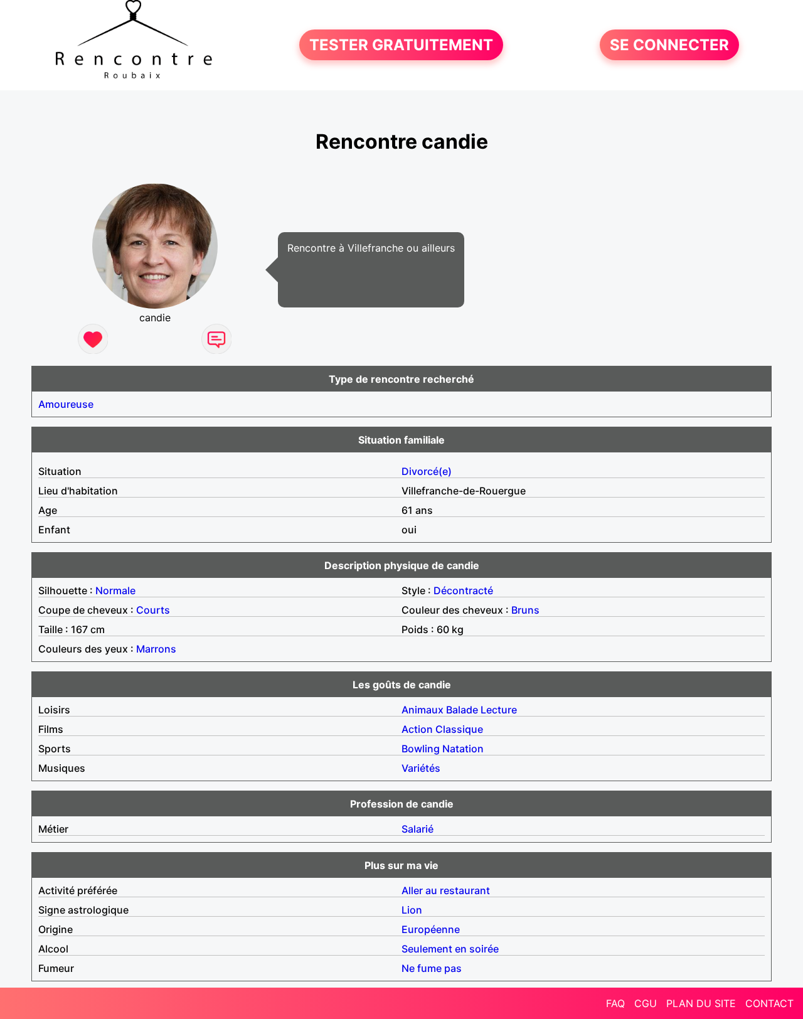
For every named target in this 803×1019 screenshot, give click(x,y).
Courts (153, 610)
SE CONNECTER (669, 45)
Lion (412, 910)
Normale (115, 590)
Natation (463, 748)
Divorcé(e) (427, 471)
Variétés (421, 768)
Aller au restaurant (446, 890)
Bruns (525, 610)
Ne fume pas (432, 968)
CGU (645, 1003)
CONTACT (769, 1003)
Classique (459, 729)
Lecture (499, 709)
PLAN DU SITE (701, 1003)
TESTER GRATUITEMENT (401, 45)
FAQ (615, 1003)
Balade (462, 709)
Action (417, 729)
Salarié (417, 829)
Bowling (421, 748)
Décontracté (463, 590)
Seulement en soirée (450, 948)
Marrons (156, 649)
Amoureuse (65, 404)
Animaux (423, 709)
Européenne (431, 929)
